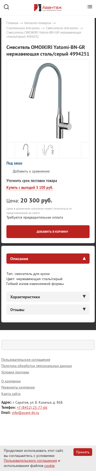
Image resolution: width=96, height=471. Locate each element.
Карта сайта (10, 393)
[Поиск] (89, 345)
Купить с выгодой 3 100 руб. (29, 187)
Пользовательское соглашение (25, 359)
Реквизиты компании (18, 387)
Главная (12, 23)
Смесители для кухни (62, 28)
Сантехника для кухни (23, 28)
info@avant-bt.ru (25, 412)
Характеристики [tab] (25, 296)
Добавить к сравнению (31, 171)
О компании (11, 381)
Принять (83, 452)
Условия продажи (15, 372)
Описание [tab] (19, 258)
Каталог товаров (37, 23)
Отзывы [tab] (17, 309)
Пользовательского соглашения (30, 460)
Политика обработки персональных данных (36, 365)
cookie (49, 466)
